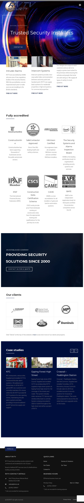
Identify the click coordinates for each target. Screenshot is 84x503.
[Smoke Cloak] (67, 61)
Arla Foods (62, 371)
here (34, 335)
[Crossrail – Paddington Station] (42, 362)
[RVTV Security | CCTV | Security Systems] (20, 7)
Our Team (64, 465)
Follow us (10, 449)
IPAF (15, 192)
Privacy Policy (67, 499)
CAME (51, 192)
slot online (12, 440)
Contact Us (47, 469)
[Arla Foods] (67, 362)
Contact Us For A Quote (19, 269)
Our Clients (47, 465)
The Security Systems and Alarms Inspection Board (69, 146)
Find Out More (11, 93)
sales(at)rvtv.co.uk (14, 484)
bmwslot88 (12, 444)
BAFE (68, 191)
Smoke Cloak (63, 71)
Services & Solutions (67, 461)
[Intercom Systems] (16, 61)
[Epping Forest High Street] (16, 362)
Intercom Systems (15, 71)
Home (45, 461)
